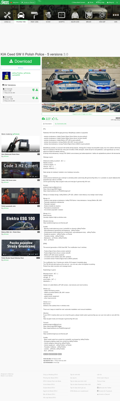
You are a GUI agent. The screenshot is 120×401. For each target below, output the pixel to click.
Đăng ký (111, 2)
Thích (56, 119)
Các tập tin (73, 378)
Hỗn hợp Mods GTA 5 (49, 397)
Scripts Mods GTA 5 (49, 388)
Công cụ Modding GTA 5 (50, 374)
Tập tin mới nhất (75, 374)
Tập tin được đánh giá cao (78, 388)
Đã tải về (48, 119)
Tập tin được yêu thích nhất (78, 381)
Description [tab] (48, 124)
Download (22, 61)
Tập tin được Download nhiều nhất (80, 384)
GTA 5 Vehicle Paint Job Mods (52, 381)
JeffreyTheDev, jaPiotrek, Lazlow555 (21, 74)
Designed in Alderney (7, 374)
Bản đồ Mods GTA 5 (49, 394)
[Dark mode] (117, 2)
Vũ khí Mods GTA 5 (49, 384)
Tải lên (91, 2)
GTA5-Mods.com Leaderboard (79, 391)
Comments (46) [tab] (61, 124)
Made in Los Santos (7, 376)
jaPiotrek (16, 134)
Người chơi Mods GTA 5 (50, 391)
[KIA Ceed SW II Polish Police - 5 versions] (48, 107)
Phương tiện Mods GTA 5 (50, 378)
